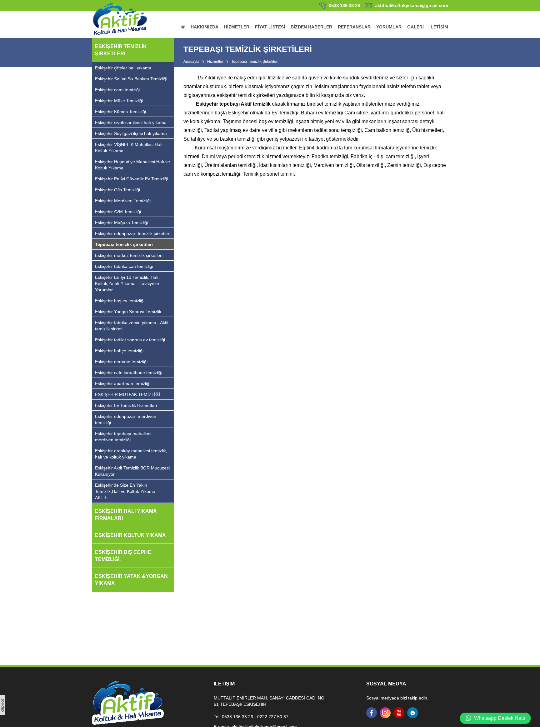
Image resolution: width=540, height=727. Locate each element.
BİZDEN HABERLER (311, 26)
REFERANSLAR (354, 26)
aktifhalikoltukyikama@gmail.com (411, 5)
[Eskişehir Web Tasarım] (2, 713)
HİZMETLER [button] (236, 26)
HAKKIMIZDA (204, 26)
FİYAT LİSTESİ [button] (270, 26)
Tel (216, 716)
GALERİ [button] (415, 26)
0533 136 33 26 (344, 5)
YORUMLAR (389, 26)
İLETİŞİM (438, 26)
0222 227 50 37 (272, 716)
